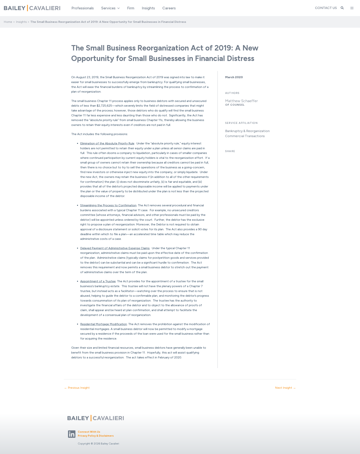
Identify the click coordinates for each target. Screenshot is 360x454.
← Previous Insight (77, 387)
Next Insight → (285, 387)
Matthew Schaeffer (241, 101)
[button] (118, 8)
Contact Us (326, 8)
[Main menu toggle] (352, 8)
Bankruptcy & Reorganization (247, 131)
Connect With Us (89, 431)
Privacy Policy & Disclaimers (96, 435)
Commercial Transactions (245, 136)
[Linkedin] (72, 434)
